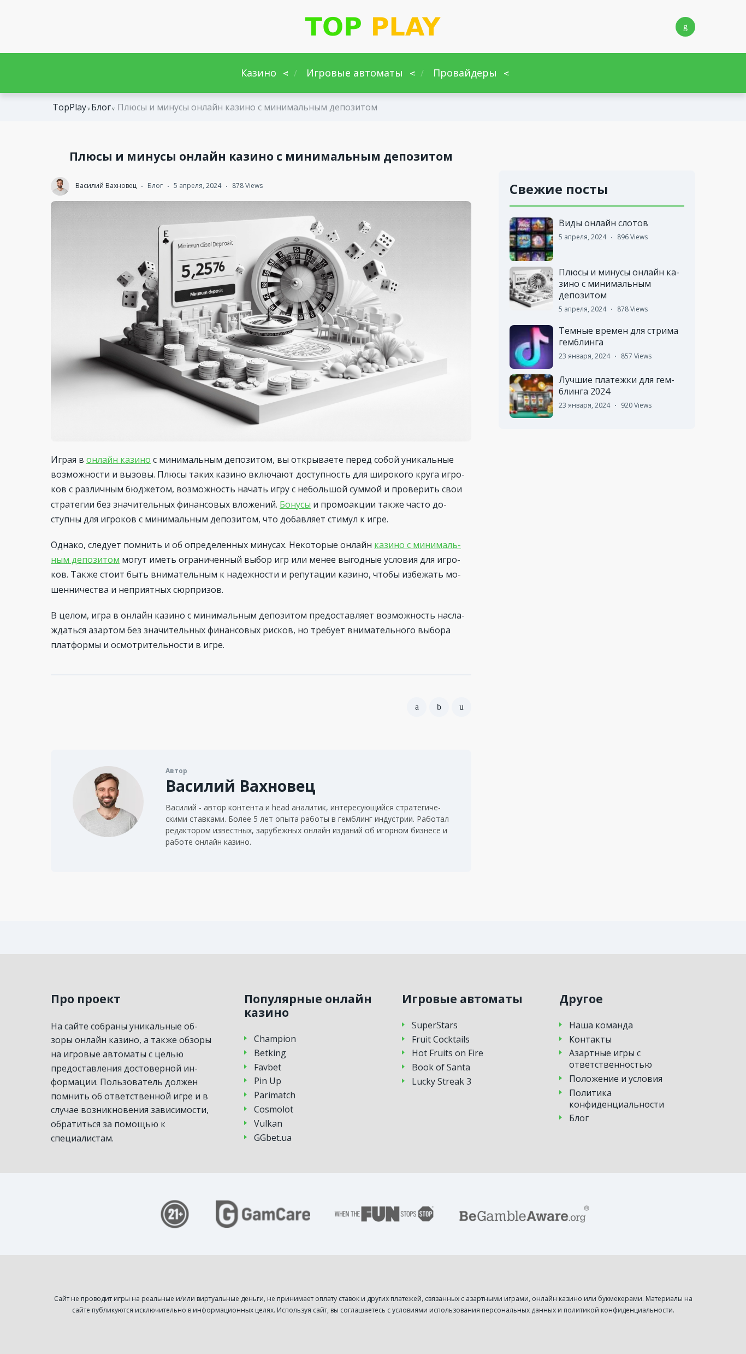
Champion (275, 1039)
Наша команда (601, 1025)
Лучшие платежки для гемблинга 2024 (616, 385)
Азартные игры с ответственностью (610, 1058)
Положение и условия (615, 1079)
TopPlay (69, 107)
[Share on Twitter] (439, 707)
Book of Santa (441, 1067)
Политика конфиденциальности (616, 1098)
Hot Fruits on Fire (447, 1053)
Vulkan (268, 1123)
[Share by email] (461, 707)
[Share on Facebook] (417, 707)
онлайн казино (118, 460)
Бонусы (295, 504)
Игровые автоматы (354, 72)
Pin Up (267, 1081)
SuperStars (435, 1025)
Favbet (267, 1067)
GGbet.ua (273, 1138)
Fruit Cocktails (441, 1039)
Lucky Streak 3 (441, 1081)
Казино (258, 72)
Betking (270, 1053)
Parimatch (274, 1095)
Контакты (590, 1039)
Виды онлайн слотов (603, 223)
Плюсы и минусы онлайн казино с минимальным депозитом (619, 283)
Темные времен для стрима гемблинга (618, 336)
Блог (101, 107)
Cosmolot (273, 1109)
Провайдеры (465, 72)
